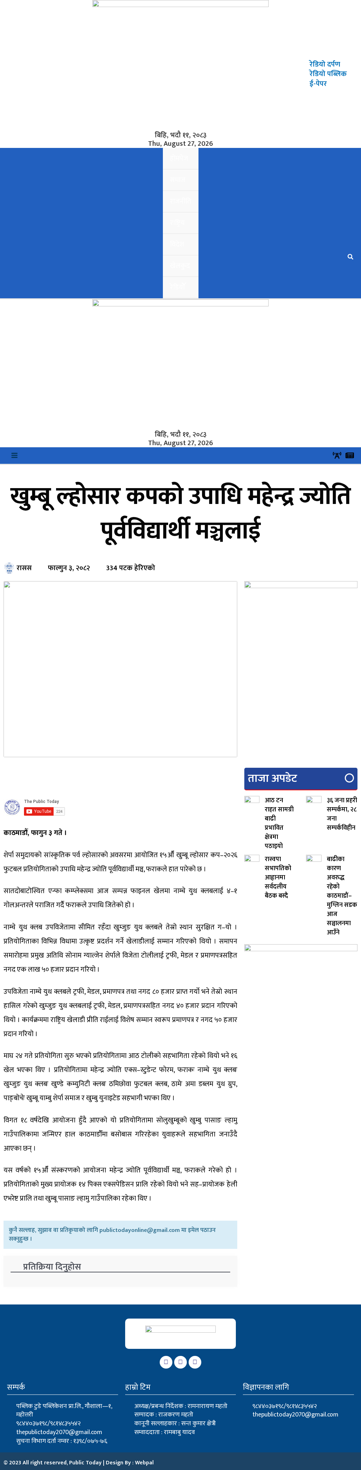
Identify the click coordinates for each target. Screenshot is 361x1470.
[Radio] (337, 455)
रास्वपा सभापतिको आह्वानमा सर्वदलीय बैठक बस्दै (278, 877)
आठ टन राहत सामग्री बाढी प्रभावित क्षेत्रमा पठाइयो (279, 823)
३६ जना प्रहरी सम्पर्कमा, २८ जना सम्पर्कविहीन (342, 814)
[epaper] (349, 455)
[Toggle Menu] (182, 284)
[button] (351, 258)
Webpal (144, 1463)
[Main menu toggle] (14, 455)
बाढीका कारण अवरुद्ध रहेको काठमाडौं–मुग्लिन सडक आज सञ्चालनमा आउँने (342, 896)
